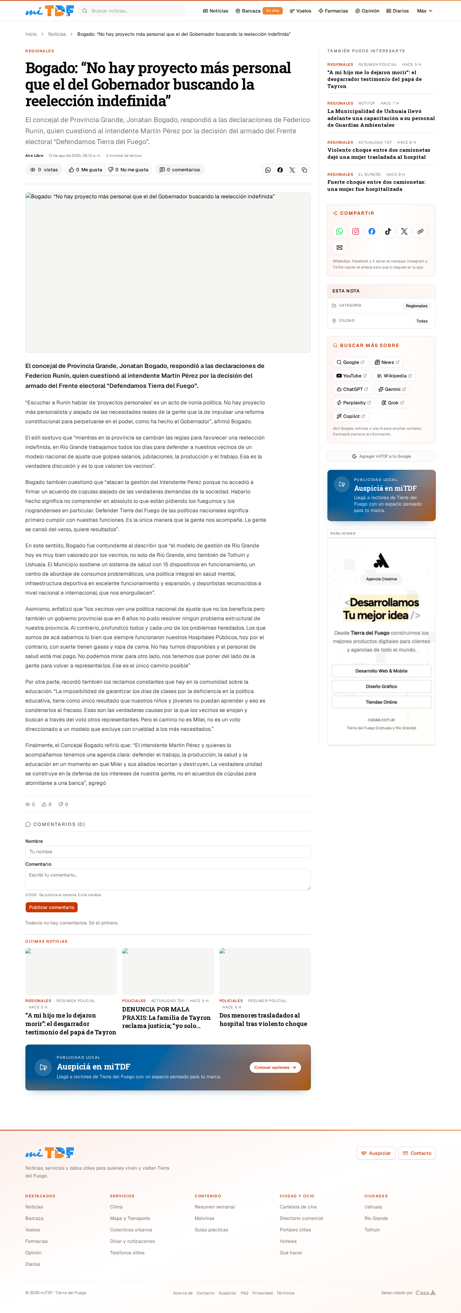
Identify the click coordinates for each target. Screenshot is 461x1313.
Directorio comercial (301, 1218)
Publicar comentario (51, 907)
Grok (393, 403)
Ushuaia (373, 1207)
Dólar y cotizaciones (132, 1241)
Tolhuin (372, 1230)
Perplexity (354, 403)
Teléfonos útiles (127, 1253)
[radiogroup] (108, 170)
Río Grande (376, 1218)
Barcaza (34, 1218)
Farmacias (36, 1241)
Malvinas (204, 1218)
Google (351, 362)
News (387, 362)
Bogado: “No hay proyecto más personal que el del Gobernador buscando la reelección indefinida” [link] (184, 34)
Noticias (57, 34)
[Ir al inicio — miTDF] (49, 11)
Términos (285, 1293)
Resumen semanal (215, 1207)
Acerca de (183, 1293)
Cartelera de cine (298, 1207)
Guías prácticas (211, 1230)
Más (422, 11)
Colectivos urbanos (131, 1230)
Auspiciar (380, 1153)
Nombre (34, 841)
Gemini (393, 389)
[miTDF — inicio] (49, 1153)
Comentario (38, 864)
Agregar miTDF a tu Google (385, 456)
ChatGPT (353, 389)
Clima (116, 1207)
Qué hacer (291, 1253)
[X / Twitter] (292, 170)
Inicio (31, 34)
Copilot (351, 416)
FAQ (244, 1293)
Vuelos (32, 1230)
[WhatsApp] (268, 170)
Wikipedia (395, 376)
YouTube (352, 376)
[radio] (85, 170)
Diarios (32, 1264)
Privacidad (262, 1293)
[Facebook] (280, 170)
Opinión (33, 1253)
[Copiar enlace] (304, 170)
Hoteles (288, 1241)
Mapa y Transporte (130, 1218)
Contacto (421, 1153)
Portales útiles (295, 1230)
